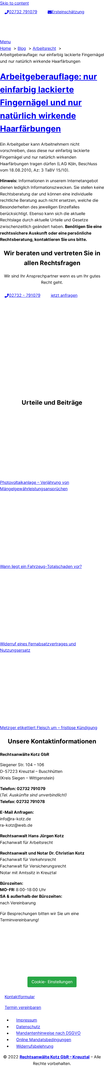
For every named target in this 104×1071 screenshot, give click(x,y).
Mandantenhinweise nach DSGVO (48, 1033)
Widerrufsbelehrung (34, 1046)
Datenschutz (28, 1026)
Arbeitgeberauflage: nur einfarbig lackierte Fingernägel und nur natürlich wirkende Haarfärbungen (48, 103)
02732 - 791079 (24, 295)
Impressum (26, 1019)
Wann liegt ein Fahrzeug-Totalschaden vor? (41, 566)
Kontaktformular (20, 996)
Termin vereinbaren (23, 1007)
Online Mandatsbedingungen (43, 1039)
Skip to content (14, 3)
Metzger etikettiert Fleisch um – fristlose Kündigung (48, 727)
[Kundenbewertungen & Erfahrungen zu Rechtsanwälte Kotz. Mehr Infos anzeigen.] (43, 969)
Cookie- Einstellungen (52, 981)
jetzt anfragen (64, 295)
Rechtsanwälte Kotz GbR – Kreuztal (55, 1056)
